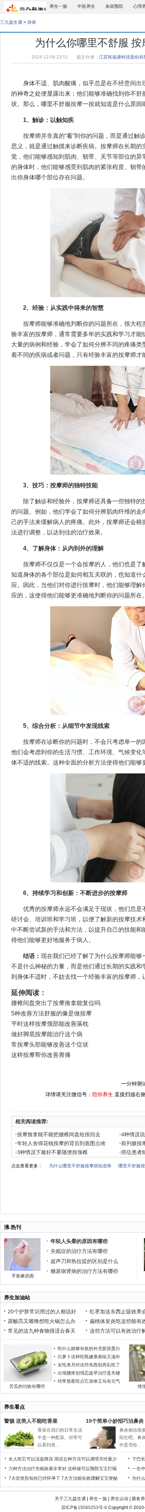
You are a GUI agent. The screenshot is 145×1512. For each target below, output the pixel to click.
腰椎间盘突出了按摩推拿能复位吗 (55, 1003)
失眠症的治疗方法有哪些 (79, 1251)
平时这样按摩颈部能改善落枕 (49, 1024)
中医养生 (86, 6)
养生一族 (58, 6)
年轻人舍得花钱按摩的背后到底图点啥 (60, 1143)
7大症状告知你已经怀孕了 (34, 1478)
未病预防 (114, 6)
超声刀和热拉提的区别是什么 (84, 1261)
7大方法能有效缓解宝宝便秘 (89, 1478)
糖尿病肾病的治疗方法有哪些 (84, 1271)
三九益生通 (11, 22)
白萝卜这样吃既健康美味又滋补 (89, 1356)
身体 (31, 22)
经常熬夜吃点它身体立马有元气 (89, 1381)
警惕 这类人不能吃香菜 (31, 1421)
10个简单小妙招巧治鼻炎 (115, 1421)
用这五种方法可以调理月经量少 (85, 1459)
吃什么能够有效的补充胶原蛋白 (89, 1348)
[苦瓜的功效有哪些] (28, 1380)
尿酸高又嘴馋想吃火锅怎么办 (41, 1321)
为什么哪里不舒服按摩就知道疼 (80, 1165)
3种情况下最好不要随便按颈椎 (51, 1152)
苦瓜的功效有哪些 (27, 1386)
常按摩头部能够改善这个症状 (49, 1044)
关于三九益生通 (70, 1498)
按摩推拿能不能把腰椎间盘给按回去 (57, 1134)
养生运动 (119, 1498)
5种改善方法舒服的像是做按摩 (51, 1013)
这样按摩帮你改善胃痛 (41, 1055)
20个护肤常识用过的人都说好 (42, 1311)
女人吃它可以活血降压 (31, 1459)
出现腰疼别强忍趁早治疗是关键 (89, 1373)
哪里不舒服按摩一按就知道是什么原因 (91, 104)
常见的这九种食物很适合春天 (41, 1331)
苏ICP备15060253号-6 (84, 1507)
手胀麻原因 (23, 1276)
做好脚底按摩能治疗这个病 (47, 1034)
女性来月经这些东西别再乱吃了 (89, 1364)
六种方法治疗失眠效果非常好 (38, 1468)
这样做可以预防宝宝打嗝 (92, 1468)
